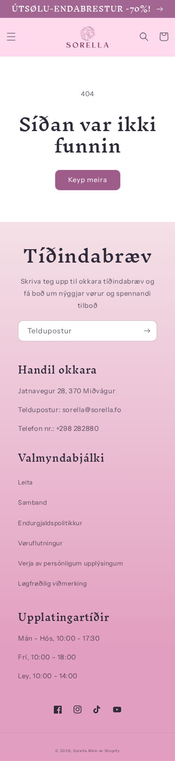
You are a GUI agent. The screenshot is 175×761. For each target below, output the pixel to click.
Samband (32, 502)
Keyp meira (87, 179)
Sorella (80, 750)
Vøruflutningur (40, 543)
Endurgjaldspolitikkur (50, 523)
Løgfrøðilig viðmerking (52, 583)
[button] (11, 37)
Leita (25, 482)
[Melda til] (147, 330)
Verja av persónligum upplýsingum (70, 563)
